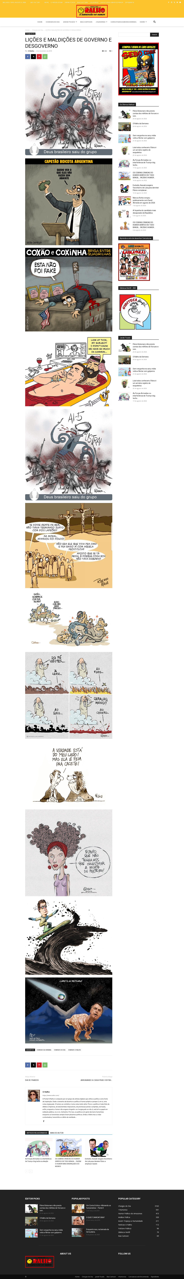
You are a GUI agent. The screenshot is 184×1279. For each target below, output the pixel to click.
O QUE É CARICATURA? (95, 1217)
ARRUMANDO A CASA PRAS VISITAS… (96, 1080)
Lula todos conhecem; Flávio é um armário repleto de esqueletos (144, 149)
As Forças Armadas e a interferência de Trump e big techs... (144, 162)
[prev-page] (26, 1171)
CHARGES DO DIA (59, 1050)
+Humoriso (122, 1277)
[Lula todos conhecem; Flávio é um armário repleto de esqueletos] (124, 150)
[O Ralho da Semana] (124, 126)
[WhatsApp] (44, 56)
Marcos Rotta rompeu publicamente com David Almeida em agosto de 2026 (144, 200)
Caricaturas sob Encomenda (139, 1277)
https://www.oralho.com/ (51, 1095)
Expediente (155, 1277)
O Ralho (31, 51)
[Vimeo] (177, 2)
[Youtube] (180, 2)
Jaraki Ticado (99, 1277)
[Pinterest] (39, 56)
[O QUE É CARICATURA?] (78, 1220)
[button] (154, 22)
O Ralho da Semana (140, 124)
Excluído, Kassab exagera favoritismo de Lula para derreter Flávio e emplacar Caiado (98, 1161)
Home (27, 30)
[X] (174, 2)
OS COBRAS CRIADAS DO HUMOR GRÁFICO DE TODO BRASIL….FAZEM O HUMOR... (144, 175)
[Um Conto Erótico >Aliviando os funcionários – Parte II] (78, 1208)
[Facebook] (168, 2)
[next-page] (30, 1171)
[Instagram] (171, 2)
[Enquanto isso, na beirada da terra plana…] (78, 1232)
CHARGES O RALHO (74, 1050)
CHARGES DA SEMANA (44, 1050)
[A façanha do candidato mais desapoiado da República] (124, 213)
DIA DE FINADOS (32, 1080)
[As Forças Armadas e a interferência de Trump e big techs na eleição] (38, 1147)
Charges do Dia (37, 30)
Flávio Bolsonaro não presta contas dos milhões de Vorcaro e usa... (145, 113)
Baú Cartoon (111, 1277)
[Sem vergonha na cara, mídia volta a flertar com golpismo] (124, 138)
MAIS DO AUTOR (56, 1133)
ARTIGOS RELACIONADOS (37, 1133)
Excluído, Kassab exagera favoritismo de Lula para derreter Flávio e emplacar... (146, 187)
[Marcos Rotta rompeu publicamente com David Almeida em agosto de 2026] (124, 201)
